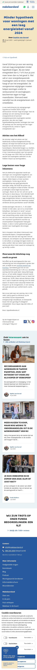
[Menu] (33, 6)
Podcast (5, 575)
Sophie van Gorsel (21, 37)
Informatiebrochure (10, 582)
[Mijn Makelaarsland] (28, 6)
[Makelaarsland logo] (10, 7)
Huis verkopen (8, 602)
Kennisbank (7, 568)
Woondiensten (8, 586)
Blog (4, 572)
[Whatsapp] (24, 6)
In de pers (6, 599)
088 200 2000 (10, 551)
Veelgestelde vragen (10, 565)
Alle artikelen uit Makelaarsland (17, 342)
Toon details (27, 637)
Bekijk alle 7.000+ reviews (19, 530)
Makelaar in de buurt (10, 606)
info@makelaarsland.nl (14, 547)
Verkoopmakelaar (9, 609)
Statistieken (13, 644)
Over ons (5, 595)
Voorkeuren (13, 638)
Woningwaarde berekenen (12, 579)
